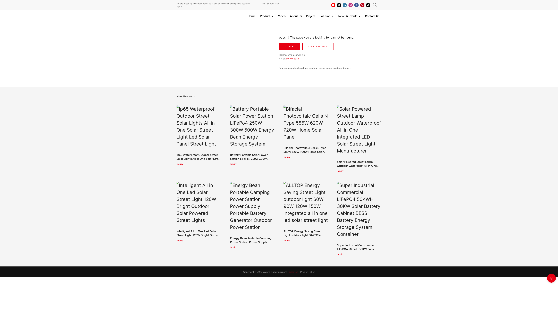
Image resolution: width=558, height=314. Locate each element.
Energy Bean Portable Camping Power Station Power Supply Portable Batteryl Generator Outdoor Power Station (251, 240)
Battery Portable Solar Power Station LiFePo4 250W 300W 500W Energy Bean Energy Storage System (249, 157)
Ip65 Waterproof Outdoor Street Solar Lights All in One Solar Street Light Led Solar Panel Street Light (199, 157)
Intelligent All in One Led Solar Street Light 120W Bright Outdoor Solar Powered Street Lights (199, 233)
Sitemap (293, 272)
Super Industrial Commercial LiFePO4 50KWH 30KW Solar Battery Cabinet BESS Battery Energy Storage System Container (359, 247)
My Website (292, 58)
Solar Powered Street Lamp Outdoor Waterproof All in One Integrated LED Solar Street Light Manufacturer (358, 164)
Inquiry (180, 164)
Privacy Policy (307, 272)
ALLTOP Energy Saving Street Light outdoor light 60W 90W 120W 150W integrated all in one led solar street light (305, 233)
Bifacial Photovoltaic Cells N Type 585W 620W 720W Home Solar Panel (305, 150)
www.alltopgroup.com (275, 272)
